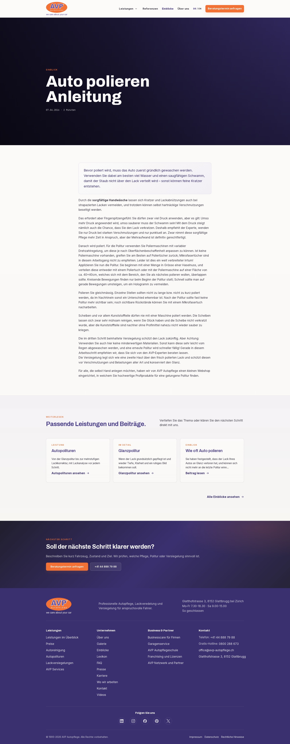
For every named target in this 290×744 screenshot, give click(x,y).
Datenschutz (212, 736)
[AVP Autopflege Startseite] (56, 8)
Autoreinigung (55, 650)
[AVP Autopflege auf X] (168, 721)
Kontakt (102, 688)
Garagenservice (159, 643)
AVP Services (55, 669)
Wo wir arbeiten (107, 682)
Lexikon (102, 656)
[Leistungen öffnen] (136, 9)
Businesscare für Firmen (164, 637)
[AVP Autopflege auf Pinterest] (156, 721)
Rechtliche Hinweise (232, 736)
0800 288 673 (229, 643)
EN (199, 8)
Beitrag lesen (195, 473)
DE (194, 8)
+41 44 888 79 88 (106, 566)
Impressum (195, 736)
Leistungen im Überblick (62, 637)
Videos (101, 694)
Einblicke (168, 8)
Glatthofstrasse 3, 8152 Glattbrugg (222, 656)
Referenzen (150, 8)
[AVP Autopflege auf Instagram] (133, 721)
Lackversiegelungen (59, 662)
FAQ (99, 662)
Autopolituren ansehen (68, 473)
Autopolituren (55, 656)
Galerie (101, 643)
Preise (50, 643)
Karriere (102, 675)
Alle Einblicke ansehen (223, 497)
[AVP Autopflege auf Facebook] (145, 721)
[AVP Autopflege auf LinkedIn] (121, 721)
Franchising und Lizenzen (165, 656)
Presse (101, 669)
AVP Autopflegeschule (163, 650)
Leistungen (126, 8)
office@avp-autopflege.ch (216, 650)
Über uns (183, 8)
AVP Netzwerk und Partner (166, 662)
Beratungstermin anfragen (225, 8)
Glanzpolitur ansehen (134, 473)
